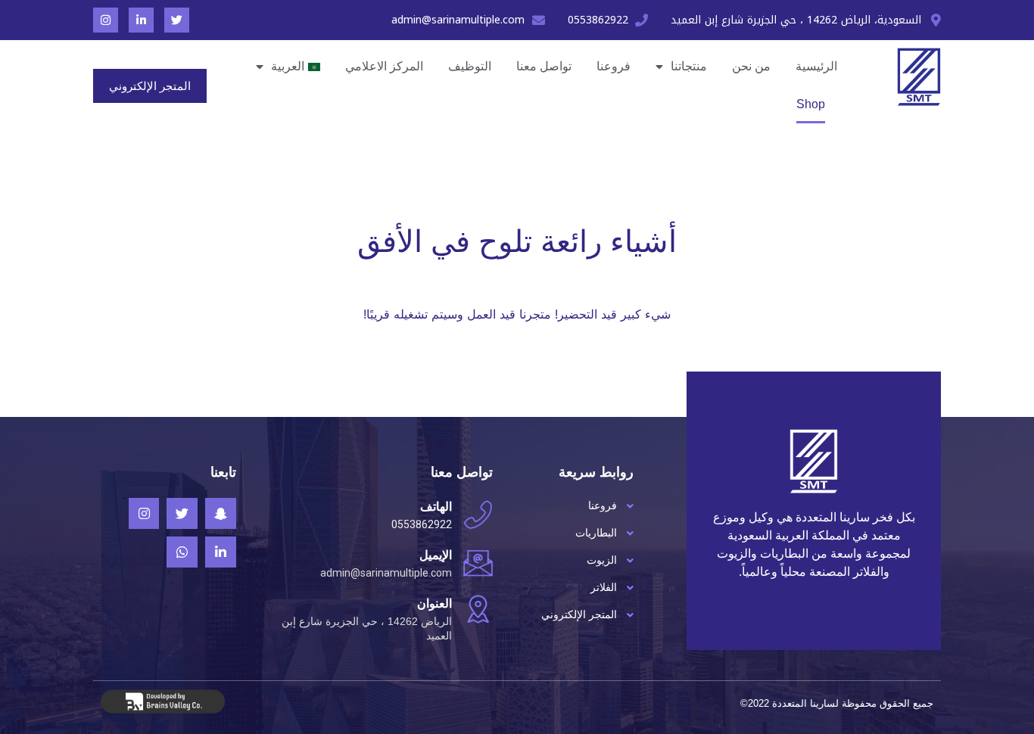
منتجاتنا (689, 66)
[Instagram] (105, 20)
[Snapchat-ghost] (220, 513)
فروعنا (613, 66)
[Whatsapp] (182, 552)
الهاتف (436, 506)
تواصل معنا (544, 66)
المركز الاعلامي (384, 66)
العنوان (434, 603)
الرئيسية (816, 66)
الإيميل (435, 555)
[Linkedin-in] (141, 20)
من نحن (751, 66)
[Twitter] (176, 20)
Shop (810, 104)
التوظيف (469, 66)
